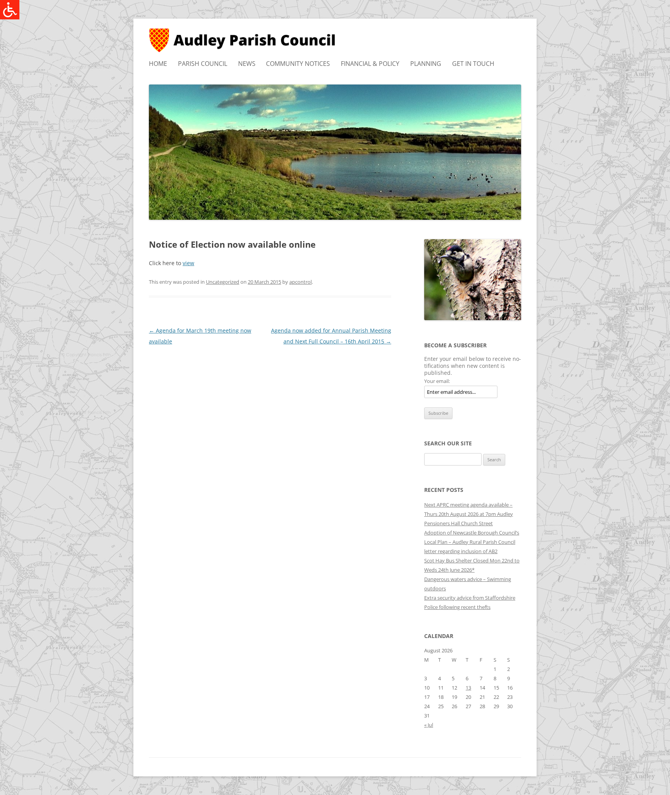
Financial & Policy (370, 63)
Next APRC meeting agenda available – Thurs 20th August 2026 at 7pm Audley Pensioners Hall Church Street (468, 514)
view (188, 263)
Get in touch (473, 63)
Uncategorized (222, 281)
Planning (425, 63)
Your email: (437, 381)
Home (158, 63)
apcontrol (300, 281)
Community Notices (298, 63)
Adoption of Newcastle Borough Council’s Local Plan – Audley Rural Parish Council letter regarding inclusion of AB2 (471, 542)
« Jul (428, 724)
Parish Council (202, 63)
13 (468, 687)
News (247, 63)
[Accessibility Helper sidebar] (9, 9)
